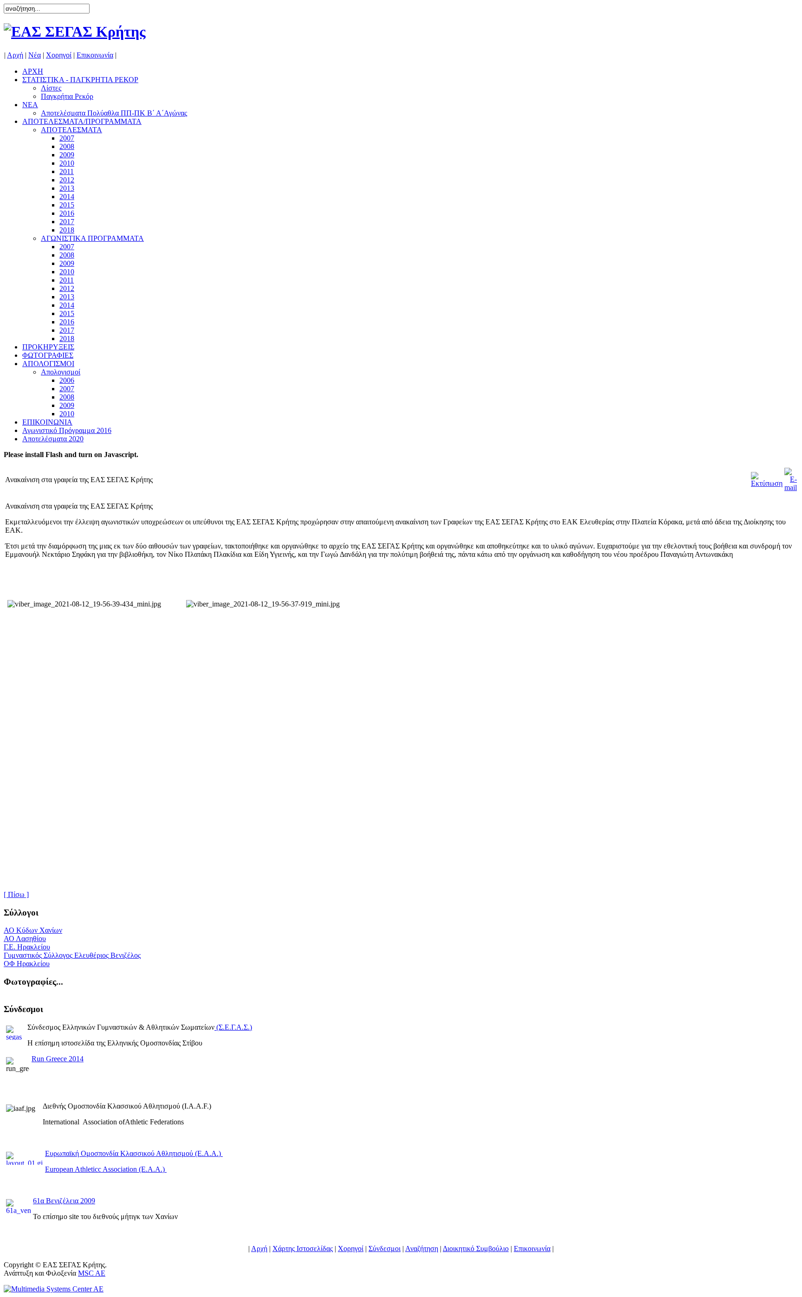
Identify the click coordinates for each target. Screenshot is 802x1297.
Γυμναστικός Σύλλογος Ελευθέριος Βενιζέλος (72, 955)
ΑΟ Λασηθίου (25, 938)
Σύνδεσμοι (385, 1248)
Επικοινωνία (95, 55)
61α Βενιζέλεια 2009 (64, 1201)
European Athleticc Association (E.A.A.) (106, 1169)
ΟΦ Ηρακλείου (27, 964)
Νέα (34, 55)
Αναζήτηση (421, 1248)
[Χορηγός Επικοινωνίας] (53, 1289)
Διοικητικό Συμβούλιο (476, 1248)
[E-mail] (790, 477)
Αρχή (15, 55)
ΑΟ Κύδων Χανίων (33, 930)
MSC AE (91, 1273)
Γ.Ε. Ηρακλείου (27, 947)
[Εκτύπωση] (767, 477)
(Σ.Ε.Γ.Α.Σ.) (234, 1027)
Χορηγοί (58, 55)
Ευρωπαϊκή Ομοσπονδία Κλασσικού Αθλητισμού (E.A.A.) (134, 1153)
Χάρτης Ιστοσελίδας (302, 1248)
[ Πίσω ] (16, 894)
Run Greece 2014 (58, 1059)
